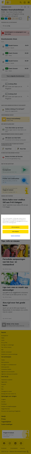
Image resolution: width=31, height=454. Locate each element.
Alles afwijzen (15, 231)
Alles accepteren (15, 227)
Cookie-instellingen (15, 235)
